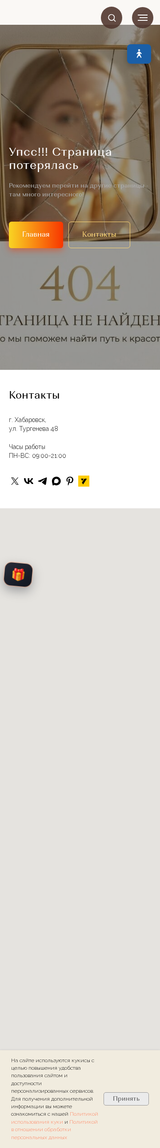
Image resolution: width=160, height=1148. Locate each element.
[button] (112, 17)
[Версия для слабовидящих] (139, 54)
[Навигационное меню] (143, 18)
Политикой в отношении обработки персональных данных (54, 1129)
